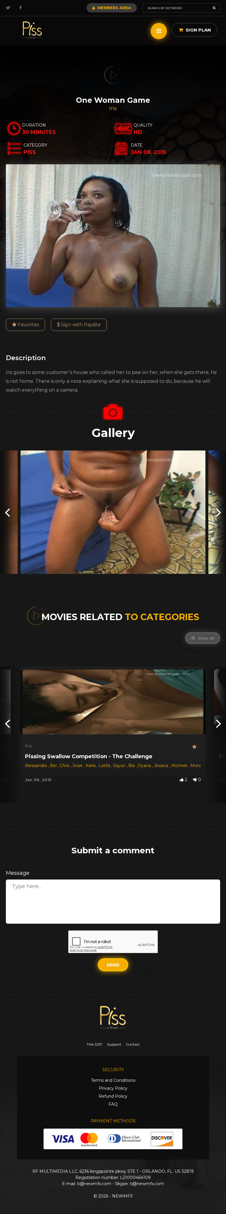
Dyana (145, 765)
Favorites (27, 324)
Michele (180, 765)
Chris (65, 765)
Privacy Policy (113, 1088)
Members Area (113, 7)
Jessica (162, 765)
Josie (78, 765)
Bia (132, 765)
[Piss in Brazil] (32, 30)
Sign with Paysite (80, 324)
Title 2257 (94, 1044)
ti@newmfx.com (94, 1183)
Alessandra (36, 765)
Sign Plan (198, 30)
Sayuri (120, 765)
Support (114, 1044)
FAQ (113, 1104)
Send (113, 965)
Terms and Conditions (113, 1080)
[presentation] (7, 512)
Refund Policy (113, 1096)
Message (17, 873)
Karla (91, 765)
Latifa (105, 765)
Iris (113, 108)
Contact (133, 1044)
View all (205, 638)
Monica (198, 765)
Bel (54, 765)
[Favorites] (196, 747)
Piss (28, 745)
